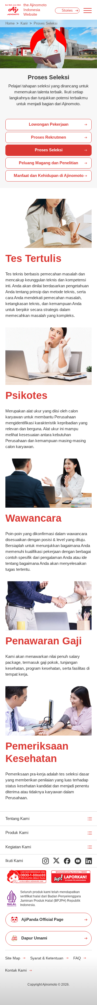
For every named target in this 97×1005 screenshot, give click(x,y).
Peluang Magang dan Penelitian (48, 163)
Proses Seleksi (49, 150)
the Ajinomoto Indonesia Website (35, 9)
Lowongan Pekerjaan (48, 124)
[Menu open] (88, 10)
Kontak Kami (16, 970)
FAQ (77, 958)
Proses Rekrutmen (48, 137)
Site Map (12, 958)
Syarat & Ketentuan (46, 958)
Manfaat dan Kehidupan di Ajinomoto (49, 175)
